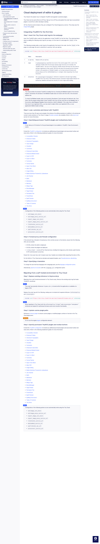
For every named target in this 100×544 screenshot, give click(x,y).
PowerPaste (29, 196)
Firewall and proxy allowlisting (68, 258)
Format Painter (30, 163)
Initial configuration (6, 54)
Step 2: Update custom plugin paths (91, 40)
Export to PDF (30, 156)
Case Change (29, 143)
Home (60, 2)
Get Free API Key (93, 2)
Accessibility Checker (32, 136)
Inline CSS (28, 168)
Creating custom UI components (10, 41)
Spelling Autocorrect (31, 201)
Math (27, 178)
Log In (84, 2)
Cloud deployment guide (9, 16)
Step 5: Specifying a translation (91, 31)
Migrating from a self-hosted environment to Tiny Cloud (92, 34)
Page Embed (29, 191)
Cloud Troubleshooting (9, 31)
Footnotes (29, 161)
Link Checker (29, 176)
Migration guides (7, 46)
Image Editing (27, 26)
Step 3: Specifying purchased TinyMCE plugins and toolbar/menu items (92, 24)
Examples (4, 52)
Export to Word (30, 158)
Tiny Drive (29, 206)
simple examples (54, 115)
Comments (29, 148)
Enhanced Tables (30, 138)
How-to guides (5, 13)
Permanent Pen (30, 193)
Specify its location (36, 267)
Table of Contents (31, 203)
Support (4, 72)
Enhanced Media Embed (32, 153)
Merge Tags (29, 186)
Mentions (28, 183)
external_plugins (34, 313)
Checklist (28, 146)
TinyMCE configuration (36, 131)
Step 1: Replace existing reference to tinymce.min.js (92, 37)
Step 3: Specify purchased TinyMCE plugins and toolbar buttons (92, 44)
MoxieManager (30, 188)
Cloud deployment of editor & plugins (32, 7)
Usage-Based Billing (6, 74)
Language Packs (75, 2)
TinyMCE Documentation (7, 9)
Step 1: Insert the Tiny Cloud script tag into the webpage (92, 16)
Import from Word (31, 166)
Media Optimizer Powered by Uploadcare (37, 173)
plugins (38, 320)
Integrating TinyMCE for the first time (91, 13)
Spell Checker (30, 198)
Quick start (76, 115)
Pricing (66, 2)
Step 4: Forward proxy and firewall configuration (92, 28)
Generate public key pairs (9, 48)
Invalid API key (5, 67)
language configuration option (67, 264)
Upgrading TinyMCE (7, 45)
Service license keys (7, 70)
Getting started (5, 11)
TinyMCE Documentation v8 (80, 6)
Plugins (3, 59)
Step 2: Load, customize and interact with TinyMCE (92, 20)
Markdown (29, 181)
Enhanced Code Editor (32, 151)
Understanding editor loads (9, 50)
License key (5, 68)
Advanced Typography (32, 141)
